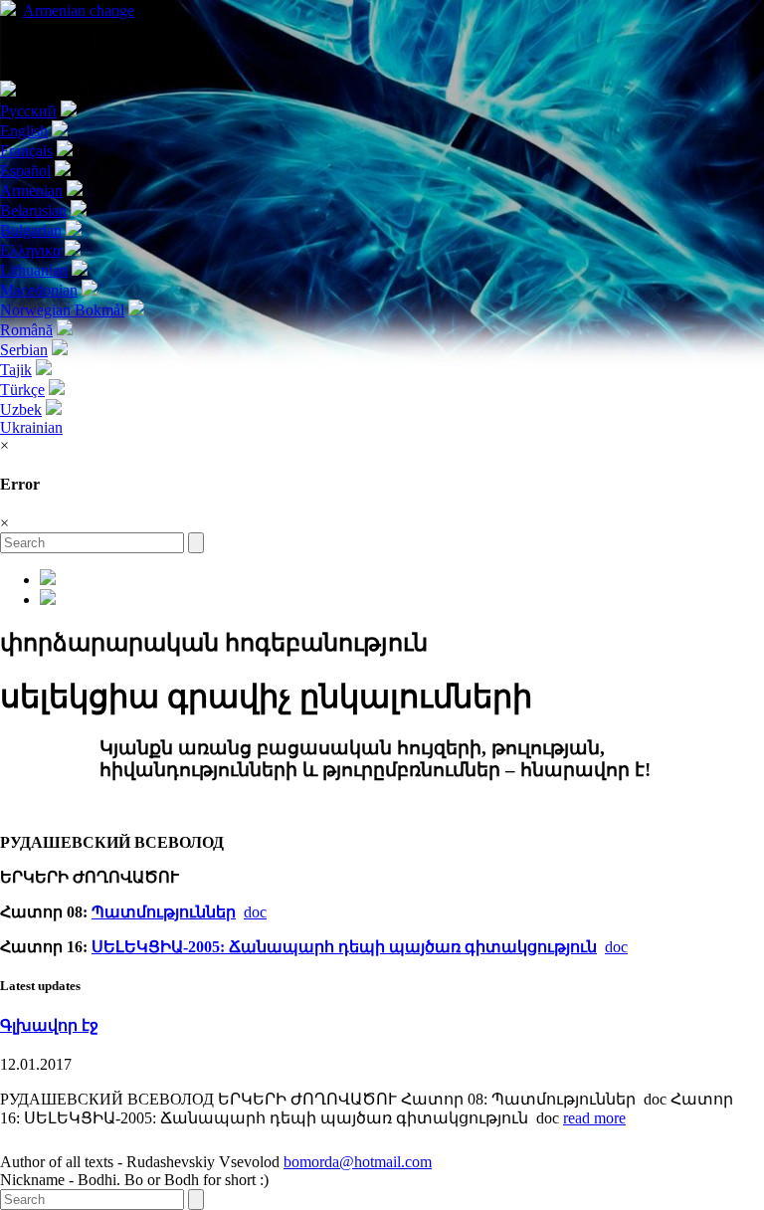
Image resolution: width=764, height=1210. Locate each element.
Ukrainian (31, 427)
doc (255, 912)
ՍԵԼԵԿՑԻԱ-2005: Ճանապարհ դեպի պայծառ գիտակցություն (344, 946)
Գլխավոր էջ (49, 1025)
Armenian (78, 10)
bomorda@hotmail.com (358, 1161)
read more (594, 1117)
